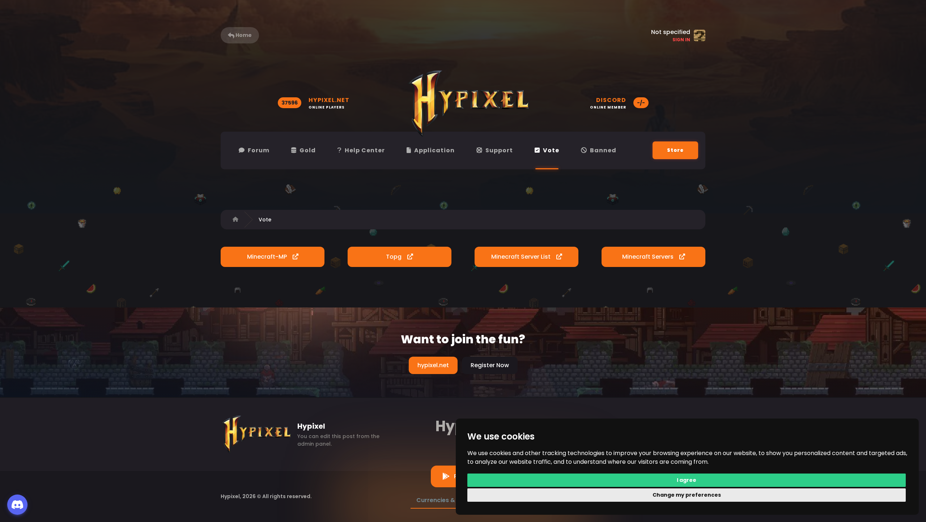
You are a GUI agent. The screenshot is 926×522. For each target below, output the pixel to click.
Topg (394, 256)
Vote (551, 150)
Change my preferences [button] (687, 494)
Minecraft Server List (521, 256)
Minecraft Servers (648, 256)
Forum (258, 150)
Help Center (365, 150)
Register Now (490, 365)
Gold (308, 150)
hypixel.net (433, 365)
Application (434, 150)
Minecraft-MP (267, 256)
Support (499, 150)
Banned (603, 150)
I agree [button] (686, 480)
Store (675, 150)
